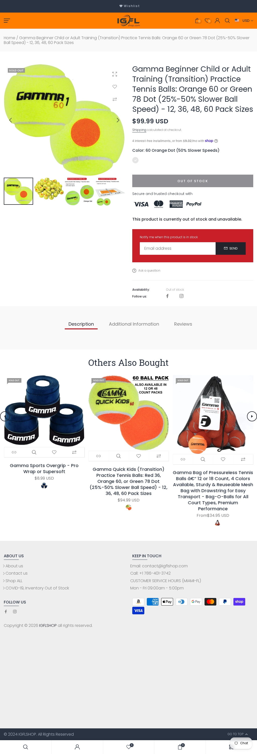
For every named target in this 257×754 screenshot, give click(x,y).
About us (14, 566)
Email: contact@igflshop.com (159, 566)
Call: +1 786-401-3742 (150, 573)
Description (81, 324)
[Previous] (15, 120)
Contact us (17, 573)
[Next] (114, 120)
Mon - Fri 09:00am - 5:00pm (157, 588)
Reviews (183, 324)
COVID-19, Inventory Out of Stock (37, 588)
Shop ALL (14, 580)
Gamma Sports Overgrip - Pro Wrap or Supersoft (44, 469)
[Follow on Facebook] (167, 296)
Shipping (139, 130)
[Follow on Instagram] (181, 296)
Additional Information (134, 324)
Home (9, 37)
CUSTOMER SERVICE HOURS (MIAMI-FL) (165, 581)
